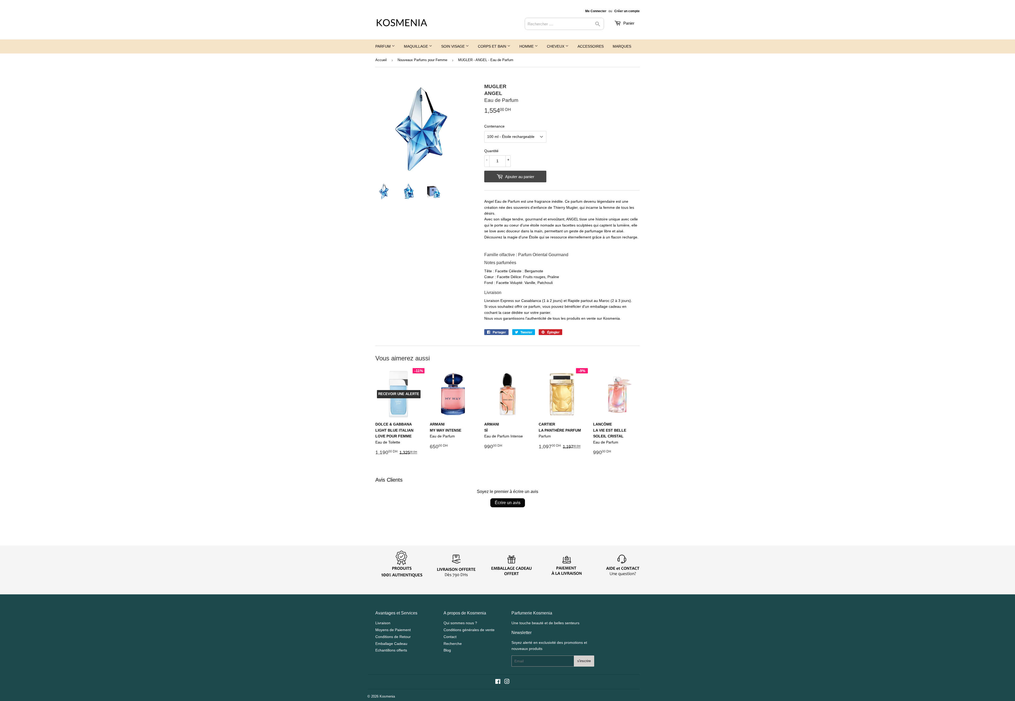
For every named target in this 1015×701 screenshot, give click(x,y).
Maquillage (416, 46)
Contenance (494, 126)
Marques (622, 46)
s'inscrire (584, 661)
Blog (447, 650)
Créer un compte (627, 11)
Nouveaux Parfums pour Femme (422, 60)
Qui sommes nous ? (460, 623)
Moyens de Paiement (393, 630)
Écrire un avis (507, 502)
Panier (628, 23)
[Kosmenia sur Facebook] (498, 682)
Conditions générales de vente (469, 630)
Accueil (381, 60)
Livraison (382, 623)
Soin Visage (453, 46)
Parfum (383, 46)
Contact (450, 637)
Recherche (453, 643)
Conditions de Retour (393, 637)
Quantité (491, 151)
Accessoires (591, 46)
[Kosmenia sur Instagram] (507, 682)
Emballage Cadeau (391, 643)
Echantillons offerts (391, 650)
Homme (527, 46)
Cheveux (556, 46)
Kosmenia (387, 696)
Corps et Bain (492, 46)
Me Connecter (595, 11)
